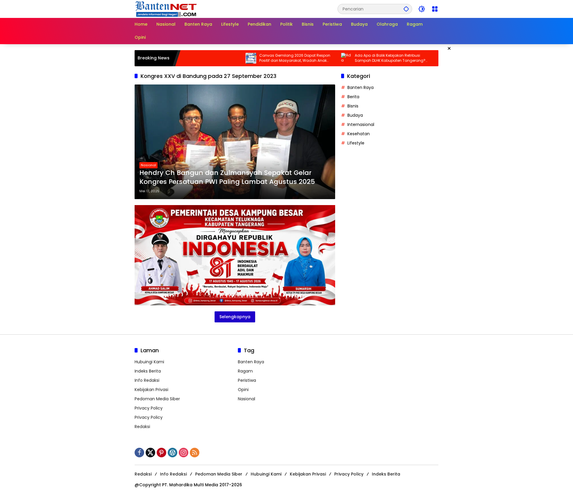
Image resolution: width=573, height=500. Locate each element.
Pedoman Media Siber (157, 399)
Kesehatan (358, 134)
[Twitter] (150, 452)
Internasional (360, 124)
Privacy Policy (149, 408)
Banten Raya (360, 87)
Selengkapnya (234, 317)
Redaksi (142, 427)
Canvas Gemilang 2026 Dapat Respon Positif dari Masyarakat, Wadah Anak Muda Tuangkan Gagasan (276, 58)
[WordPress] (172, 452)
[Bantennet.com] (166, 9)
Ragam (245, 371)
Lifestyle (355, 143)
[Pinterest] (161, 452)
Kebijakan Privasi (151, 390)
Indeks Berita (148, 371)
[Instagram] (183, 452)
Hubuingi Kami (149, 362)
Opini (243, 390)
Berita (353, 97)
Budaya (355, 115)
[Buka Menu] (434, 9)
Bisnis (352, 106)
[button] (406, 9)
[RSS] (194, 452)
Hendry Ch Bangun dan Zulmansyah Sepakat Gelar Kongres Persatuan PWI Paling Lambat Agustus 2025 (227, 177)
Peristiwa (247, 380)
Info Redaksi (147, 380)
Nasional (148, 165)
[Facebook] (139, 452)
